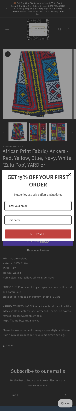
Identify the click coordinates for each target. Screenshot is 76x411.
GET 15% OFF (38, 234)
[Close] (69, 174)
